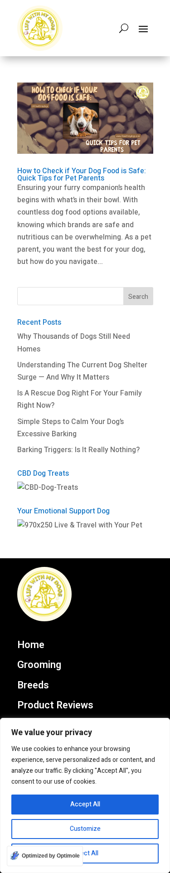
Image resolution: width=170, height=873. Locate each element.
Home (30, 645)
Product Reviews (55, 705)
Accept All (85, 804)
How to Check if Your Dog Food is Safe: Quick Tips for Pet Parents (81, 175)
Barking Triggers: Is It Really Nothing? (78, 449)
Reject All (85, 853)
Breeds (33, 686)
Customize (85, 829)
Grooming (39, 665)
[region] (85, 795)
